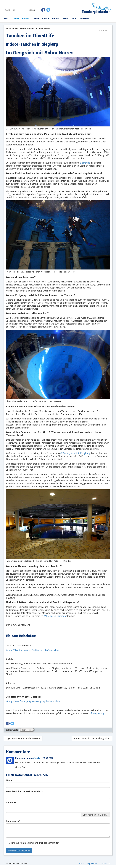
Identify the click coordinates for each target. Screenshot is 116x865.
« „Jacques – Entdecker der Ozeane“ (23, 738)
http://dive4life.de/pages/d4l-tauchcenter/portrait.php (34, 650)
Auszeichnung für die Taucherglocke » (92, 738)
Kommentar (14, 821)
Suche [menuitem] (81, 863)
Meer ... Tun (69, 18)
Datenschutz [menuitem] (105, 863)
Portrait (84, 18)
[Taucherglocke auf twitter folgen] (48, 10)
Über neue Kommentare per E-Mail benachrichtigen (34, 842)
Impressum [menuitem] (92, 863)
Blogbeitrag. (98, 713)
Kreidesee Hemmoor (56, 615)
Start (6, 18)
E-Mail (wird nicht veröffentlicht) (25, 791)
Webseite (11, 802)
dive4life (86, 162)
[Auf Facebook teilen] (8, 723)
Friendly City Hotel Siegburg (76, 453)
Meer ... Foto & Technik (46, 18)
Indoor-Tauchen (27, 730)
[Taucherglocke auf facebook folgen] (43, 10)
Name (11, 780)
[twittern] (12, 723)
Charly (36, 758)
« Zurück (103, 30)
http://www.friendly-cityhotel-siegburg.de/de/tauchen (34, 701)
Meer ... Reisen (21, 18)
